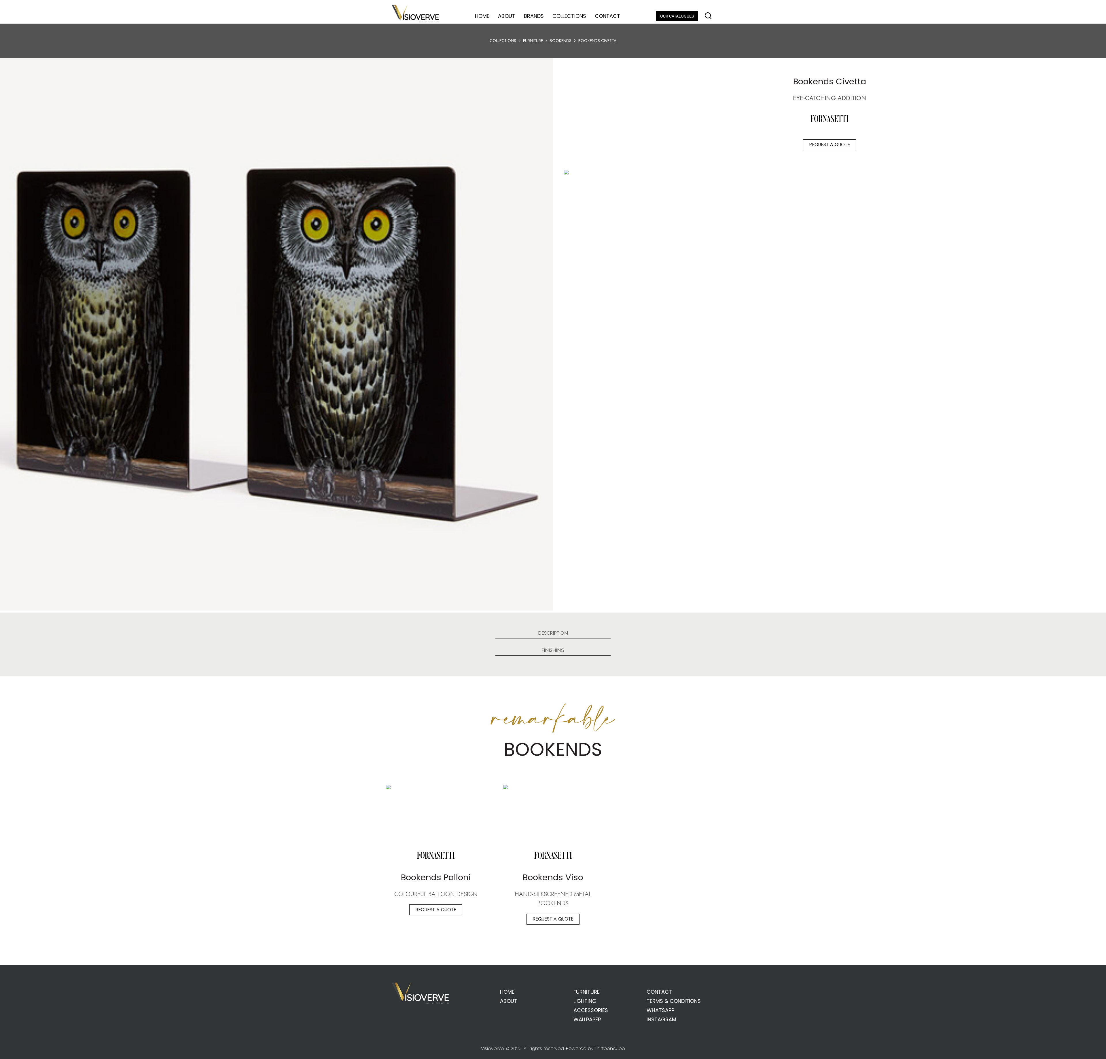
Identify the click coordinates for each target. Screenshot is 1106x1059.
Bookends (560, 40)
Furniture (533, 40)
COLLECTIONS (569, 16)
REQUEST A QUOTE (829, 144)
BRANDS (534, 16)
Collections (503, 40)
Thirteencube (610, 1048)
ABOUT (506, 16)
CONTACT (607, 16)
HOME (482, 16)
